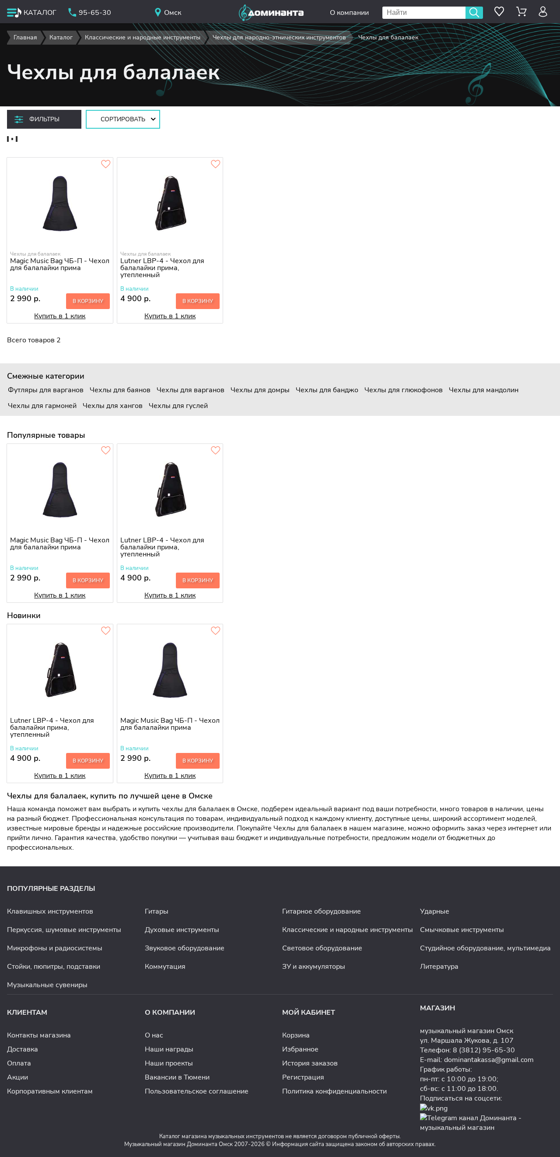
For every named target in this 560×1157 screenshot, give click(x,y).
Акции (17, 1077)
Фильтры (44, 119)
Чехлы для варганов (190, 390)
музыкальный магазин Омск (466, 1031)
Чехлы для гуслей (178, 406)
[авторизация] (543, 11)
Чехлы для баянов (120, 390)
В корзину (88, 301)
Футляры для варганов (46, 390)
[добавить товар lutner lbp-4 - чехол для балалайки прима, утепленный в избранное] (215, 164)
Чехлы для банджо (327, 390)
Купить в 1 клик (59, 316)
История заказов (310, 1063)
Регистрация (303, 1077)
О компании (349, 13)
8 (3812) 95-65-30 (484, 1050)
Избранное (300, 1049)
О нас (154, 1035)
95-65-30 (95, 13)
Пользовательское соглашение (196, 1091)
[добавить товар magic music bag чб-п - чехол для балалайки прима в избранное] (106, 164)
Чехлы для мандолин (483, 390)
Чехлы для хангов (113, 406)
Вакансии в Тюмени (177, 1077)
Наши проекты (169, 1063)
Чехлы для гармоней (42, 406)
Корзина (296, 1035)
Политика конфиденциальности (334, 1091)
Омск (172, 13)
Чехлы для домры (260, 390)
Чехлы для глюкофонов (403, 390)
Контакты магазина (39, 1035)
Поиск (474, 13)
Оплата (19, 1063)
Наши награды (169, 1049)
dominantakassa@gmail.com (489, 1060)
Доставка (22, 1049)
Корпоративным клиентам (50, 1091)
